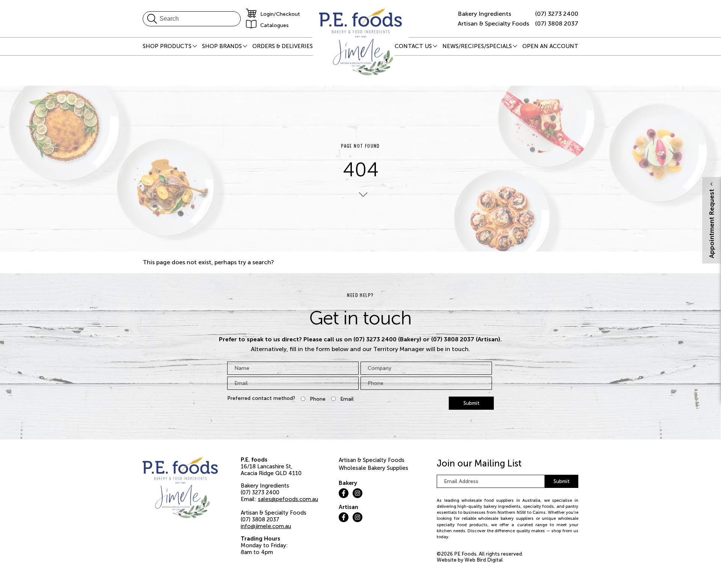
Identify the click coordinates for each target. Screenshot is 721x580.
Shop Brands (222, 46)
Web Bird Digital (484, 560)
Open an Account (550, 46)
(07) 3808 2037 (556, 23)
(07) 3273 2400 (556, 13)
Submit (471, 403)
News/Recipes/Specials (477, 46)
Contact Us (413, 46)
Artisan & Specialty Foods (371, 460)
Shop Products (167, 46)
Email (347, 399)
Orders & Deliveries (282, 46)
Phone (318, 399)
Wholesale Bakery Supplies (373, 468)
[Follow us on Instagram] (357, 493)
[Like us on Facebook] (343, 493)
